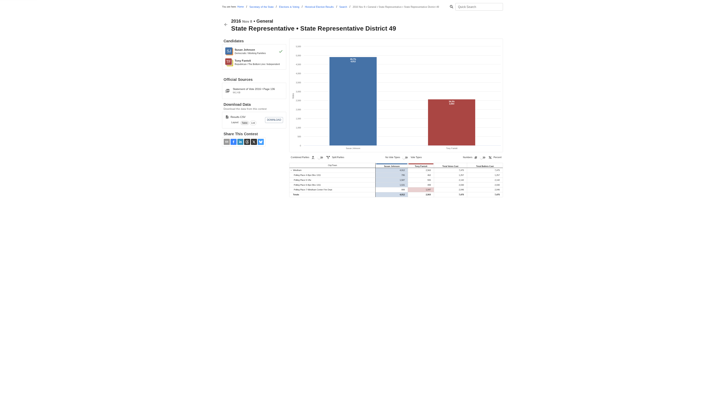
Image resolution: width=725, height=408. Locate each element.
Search (343, 6)
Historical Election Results (319, 6)
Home (240, 6)
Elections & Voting (289, 6)
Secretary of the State (261, 6)
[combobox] (479, 6)
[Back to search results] (226, 24)
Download (274, 119)
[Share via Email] (227, 142)
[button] (244, 123)
